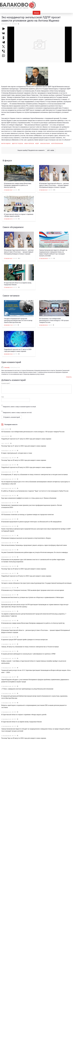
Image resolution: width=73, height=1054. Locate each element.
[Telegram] (4, 42)
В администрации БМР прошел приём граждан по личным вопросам (24, 639)
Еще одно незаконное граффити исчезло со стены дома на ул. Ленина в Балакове (28, 498)
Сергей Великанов (57, 143)
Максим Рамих (45, 143)
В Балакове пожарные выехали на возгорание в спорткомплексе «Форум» (26, 538)
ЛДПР (37, 143)
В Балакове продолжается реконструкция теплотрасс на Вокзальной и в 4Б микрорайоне (31, 522)
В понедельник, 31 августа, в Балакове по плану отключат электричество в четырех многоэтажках (34, 474)
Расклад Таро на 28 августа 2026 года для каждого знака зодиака (23, 738)
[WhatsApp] (4, 55)
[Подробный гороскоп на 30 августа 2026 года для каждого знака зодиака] (17, 464)
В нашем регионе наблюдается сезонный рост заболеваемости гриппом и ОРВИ (28, 654)
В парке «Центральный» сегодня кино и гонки (16, 453)
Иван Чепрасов (29, 143)
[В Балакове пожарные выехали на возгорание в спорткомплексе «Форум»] (17, 535)
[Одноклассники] (4, 38)
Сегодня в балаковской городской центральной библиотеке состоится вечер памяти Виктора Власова (18, 320)
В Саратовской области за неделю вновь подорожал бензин (21, 722)
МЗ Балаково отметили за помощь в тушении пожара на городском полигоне (27, 514)
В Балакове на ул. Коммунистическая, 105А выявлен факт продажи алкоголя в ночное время (32, 590)
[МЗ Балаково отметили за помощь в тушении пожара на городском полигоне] (17, 512)
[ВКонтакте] (4, 33)
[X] (4, 46)
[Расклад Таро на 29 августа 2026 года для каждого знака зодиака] (17, 566)
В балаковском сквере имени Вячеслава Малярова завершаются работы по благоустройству (17, 185)
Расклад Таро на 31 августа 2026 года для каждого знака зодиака (23, 446)
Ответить (69, 377)
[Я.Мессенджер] (4, 29)
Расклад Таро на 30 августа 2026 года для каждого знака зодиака (23, 460)
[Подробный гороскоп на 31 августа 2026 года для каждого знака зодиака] (10, 436)
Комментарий (5, 383)
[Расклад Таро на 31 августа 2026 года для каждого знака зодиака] (10, 443)
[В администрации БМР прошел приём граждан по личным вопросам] (17, 637)
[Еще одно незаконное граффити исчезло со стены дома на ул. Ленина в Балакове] (17, 495)
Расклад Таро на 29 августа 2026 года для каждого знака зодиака (23, 569)
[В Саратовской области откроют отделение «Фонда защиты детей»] (19, 204)
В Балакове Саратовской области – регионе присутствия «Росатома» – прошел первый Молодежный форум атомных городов (54, 185)
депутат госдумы (18, 143)
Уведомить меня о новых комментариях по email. (19, 407)
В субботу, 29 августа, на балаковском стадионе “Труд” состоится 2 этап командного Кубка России (34, 491)
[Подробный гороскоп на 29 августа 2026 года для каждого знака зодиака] (17, 573)
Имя (2, 397)
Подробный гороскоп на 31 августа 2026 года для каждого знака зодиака (26, 439)
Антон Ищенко (6, 143)
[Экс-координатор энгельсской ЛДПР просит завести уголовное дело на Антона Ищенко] (18, 23)
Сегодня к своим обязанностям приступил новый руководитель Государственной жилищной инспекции (36, 583)
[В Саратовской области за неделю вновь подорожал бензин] (19, 272)
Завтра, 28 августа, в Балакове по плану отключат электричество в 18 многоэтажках (30, 647)
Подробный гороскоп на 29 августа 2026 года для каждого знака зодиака (26, 576)
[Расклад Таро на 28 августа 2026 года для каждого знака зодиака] (17, 735)
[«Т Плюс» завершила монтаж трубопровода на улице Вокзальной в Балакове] (17, 686)
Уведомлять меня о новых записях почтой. (17, 412)
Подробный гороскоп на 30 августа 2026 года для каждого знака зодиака (26, 467)
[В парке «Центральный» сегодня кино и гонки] (17, 450)
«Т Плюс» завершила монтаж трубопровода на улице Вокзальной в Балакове (27, 689)
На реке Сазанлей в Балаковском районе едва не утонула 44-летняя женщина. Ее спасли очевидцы (34, 552)
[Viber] (4, 51)
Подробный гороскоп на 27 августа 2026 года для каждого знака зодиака (17, 350)
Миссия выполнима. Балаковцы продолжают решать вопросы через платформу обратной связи (34, 545)
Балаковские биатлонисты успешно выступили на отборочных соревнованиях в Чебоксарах (32, 597)
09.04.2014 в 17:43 (15, 367)
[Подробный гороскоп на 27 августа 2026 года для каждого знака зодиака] (19, 339)
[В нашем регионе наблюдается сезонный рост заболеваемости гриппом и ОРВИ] (17, 651)
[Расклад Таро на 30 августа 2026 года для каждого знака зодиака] (17, 457)
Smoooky (7, 367)
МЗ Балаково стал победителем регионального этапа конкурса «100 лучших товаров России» (54, 320)
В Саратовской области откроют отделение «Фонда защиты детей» (18, 215)
